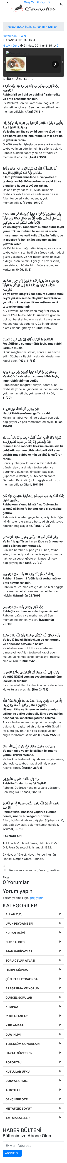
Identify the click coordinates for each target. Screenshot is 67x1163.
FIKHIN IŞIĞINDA (17, 970)
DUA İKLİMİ (25, 26)
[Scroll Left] (11, 64)
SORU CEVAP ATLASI (20, 960)
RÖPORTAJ (13, 1062)
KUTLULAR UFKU (18, 1071)
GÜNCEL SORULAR (19, 997)
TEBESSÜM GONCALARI (22, 1044)
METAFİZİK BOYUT (19, 1108)
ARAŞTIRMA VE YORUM (22, 988)
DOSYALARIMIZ (17, 1081)
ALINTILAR (13, 1090)
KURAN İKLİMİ (15, 933)
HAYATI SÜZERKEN (19, 1053)
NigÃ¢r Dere (11, 45)
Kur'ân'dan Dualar (45, 26)
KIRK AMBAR (15, 1025)
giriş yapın (36, 898)
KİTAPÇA (12, 1007)
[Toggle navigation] (10, 17)
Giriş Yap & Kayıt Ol (37, 2)
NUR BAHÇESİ (15, 942)
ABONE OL (12, 1153)
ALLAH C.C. (14, 914)
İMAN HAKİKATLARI (19, 951)
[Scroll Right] (55, 64)
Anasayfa (12, 26)
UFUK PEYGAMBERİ (19, 923)
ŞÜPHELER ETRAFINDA (22, 979)
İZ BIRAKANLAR (17, 1016)
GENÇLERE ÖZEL (17, 1099)
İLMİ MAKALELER (18, 1118)
